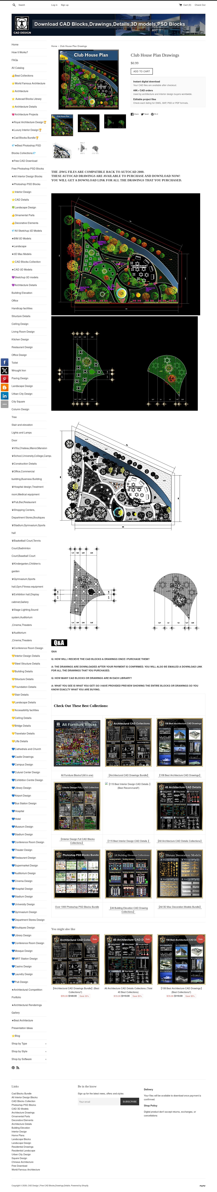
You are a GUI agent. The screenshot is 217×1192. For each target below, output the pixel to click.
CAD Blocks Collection (23, 1101)
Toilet (15, 362)
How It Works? (20, 52)
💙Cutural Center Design (26, 772)
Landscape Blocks (21, 1139)
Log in (54, 4)
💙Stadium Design (22, 834)
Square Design (19, 1158)
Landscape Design (22, 386)
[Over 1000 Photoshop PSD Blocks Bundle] (77, 874)
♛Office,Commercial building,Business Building (27, 475)
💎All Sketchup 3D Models (27, 230)
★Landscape (19, 246)
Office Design (19, 355)
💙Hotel (16, 819)
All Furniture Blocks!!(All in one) (77, 775)
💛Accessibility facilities (25, 710)
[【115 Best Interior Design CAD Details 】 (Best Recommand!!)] (128, 806)
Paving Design (20, 378)
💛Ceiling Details (21, 718)
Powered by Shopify (79, 1185)
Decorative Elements (22, 1120)
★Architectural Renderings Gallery (27, 1008)
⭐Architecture (20, 91)
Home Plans (18, 1135)
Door (14, 440)
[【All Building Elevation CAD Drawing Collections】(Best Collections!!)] (128, 874)
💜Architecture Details (24, 285)
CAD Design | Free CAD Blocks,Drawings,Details (49, 1185)
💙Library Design (21, 788)
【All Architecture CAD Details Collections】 (180, 840)
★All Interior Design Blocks (27, 176)
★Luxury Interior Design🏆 (27, 130)
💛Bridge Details (21, 725)
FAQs (15, 60)
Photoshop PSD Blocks (24, 1104)
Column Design (20, 409)
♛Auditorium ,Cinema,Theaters (22, 636)
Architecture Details (22, 1123)
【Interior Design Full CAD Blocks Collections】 (77, 840)
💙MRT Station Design (25, 958)
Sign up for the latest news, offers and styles (101, 1093)
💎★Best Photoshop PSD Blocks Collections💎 (26, 149)
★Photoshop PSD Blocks (26, 184)
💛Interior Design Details (26, 656)
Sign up (65, 4)
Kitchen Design (20, 339)
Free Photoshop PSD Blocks (28, 168)
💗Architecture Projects (25, 114)
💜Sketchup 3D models (25, 277)
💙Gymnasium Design (24, 912)
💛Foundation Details (24, 687)
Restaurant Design (22, 347)
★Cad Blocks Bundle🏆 (25, 137)
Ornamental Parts (21, 1116)
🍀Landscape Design (24, 207)
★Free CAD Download (24, 161)
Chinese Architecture (22, 1161)
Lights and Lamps (22, 432)
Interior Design (19, 1131)
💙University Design (23, 904)
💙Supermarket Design (25, 865)
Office (15, 300)
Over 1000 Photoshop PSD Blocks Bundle (77, 906)
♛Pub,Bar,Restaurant (24, 502)
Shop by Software (29, 1059)
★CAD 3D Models (22, 269)
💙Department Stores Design (28, 920)
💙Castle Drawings (23, 756)
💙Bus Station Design (24, 803)
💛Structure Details (23, 679)
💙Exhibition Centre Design (27, 780)
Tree (14, 417)
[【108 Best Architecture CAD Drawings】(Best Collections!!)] (179, 742)
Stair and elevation (22, 425)
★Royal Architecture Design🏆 (29, 122)
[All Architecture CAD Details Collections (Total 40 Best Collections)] (128, 959)
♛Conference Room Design (27, 648)
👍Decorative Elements (25, 223)
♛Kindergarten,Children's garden (26, 567)
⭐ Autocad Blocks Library (26, 99)
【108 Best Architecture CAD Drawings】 (179, 775)
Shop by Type (29, 1043)
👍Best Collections (22, 75)
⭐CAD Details (20, 199)
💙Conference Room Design (28, 842)
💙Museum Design (22, 826)
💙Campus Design (22, 764)
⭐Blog (16, 1036)
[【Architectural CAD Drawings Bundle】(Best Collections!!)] (128, 742)
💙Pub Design (20, 982)
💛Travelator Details (23, 733)
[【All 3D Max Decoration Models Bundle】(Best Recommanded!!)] (179, 874)
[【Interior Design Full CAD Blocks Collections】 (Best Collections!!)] (77, 806)
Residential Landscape (23, 1150)
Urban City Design (22, 393)
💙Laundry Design (22, 974)
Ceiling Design (20, 324)
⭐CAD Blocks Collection (26, 261)
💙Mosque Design (22, 951)
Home (15, 44)
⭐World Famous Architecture (28, 83)
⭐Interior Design (21, 192)
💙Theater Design (22, 850)
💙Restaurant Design (24, 857)
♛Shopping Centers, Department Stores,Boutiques (28, 513)
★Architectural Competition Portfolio (27, 993)
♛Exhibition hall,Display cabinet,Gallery (25, 598)
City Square (18, 401)
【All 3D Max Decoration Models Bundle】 (180, 906)
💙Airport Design (21, 795)
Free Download (19, 1165)
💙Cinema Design (22, 881)
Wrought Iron (19, 370)
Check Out (200, 4)
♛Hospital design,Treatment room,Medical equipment (27, 490)
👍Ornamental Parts (23, 215)
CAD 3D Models (20, 1108)
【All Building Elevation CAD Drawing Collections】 (128, 909)
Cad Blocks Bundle (21, 1093)
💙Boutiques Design (23, 927)
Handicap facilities (22, 308)
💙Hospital (18, 811)
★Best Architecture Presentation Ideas (22, 1024)
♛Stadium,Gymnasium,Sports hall (28, 529)
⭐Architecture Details (24, 106)
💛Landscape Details (24, 702)
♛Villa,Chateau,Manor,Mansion (29, 448)
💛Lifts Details (20, 741)
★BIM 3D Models (21, 238)
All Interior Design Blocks (25, 1097)
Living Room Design (23, 331)
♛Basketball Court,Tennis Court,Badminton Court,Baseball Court (26, 548)
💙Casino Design (22, 966)
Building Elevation (22, 293)
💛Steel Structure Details (26, 663)
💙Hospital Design (22, 888)
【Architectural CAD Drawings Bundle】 (128, 775)
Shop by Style (29, 1051)
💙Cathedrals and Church (26, 749)
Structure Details (21, 316)
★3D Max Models (21, 254)
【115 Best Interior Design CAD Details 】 (128, 840)
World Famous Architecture (26, 1169)
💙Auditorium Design (24, 873)
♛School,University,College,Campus (29, 456)
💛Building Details (22, 671)
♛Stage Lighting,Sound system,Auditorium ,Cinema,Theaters (25, 617)
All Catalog (18, 68)
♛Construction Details (24, 463)
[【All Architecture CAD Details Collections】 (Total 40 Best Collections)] (179, 806)
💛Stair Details (20, 694)
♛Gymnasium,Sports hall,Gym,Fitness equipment (27, 582)
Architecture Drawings (23, 1112)
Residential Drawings (23, 1146)
